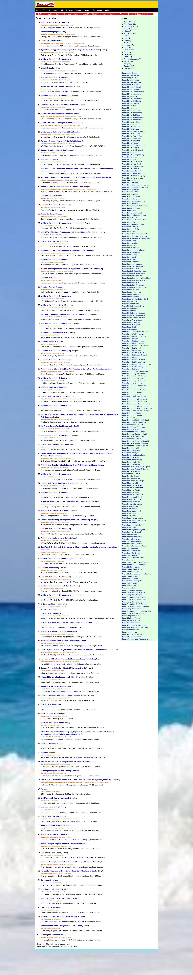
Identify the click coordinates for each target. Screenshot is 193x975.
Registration (97, 10)
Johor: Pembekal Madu (131, 357)
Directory (69, 10)
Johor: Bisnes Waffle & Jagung (133, 175)
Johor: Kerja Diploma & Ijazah (133, 250)
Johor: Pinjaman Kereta (131, 490)
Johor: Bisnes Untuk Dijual (132, 173)
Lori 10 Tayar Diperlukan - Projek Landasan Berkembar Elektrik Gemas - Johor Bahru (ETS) (75, 650)
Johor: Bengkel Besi (129, 77)
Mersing (127, 45)
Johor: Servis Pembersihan (132, 543)
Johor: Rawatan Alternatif (131, 532)
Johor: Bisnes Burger (130, 96)
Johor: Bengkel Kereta (130, 80)
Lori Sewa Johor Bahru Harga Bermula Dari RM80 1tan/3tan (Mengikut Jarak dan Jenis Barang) (77, 168)
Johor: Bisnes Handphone (132, 112)
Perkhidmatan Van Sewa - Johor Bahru (55, 538)
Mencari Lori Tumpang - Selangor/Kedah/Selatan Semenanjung (65, 314)
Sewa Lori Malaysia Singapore (52, 287)
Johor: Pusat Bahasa (129, 508)
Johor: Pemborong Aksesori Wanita (135, 373)
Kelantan (131, 14)
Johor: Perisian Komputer (131, 474)
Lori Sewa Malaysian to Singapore (54, 387)
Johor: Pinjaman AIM (130, 483)
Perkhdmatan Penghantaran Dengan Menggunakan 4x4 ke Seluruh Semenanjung (72, 268)
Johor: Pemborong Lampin (132, 392)
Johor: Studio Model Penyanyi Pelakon (136, 574)
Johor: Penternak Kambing (132, 460)
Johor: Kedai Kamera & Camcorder (135, 234)
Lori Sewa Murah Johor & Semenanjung (56, 59)
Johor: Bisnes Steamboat (131, 164)
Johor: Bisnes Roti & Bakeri (132, 150)
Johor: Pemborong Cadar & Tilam (135, 385)
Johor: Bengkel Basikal (130, 75)
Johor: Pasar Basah (129, 327)
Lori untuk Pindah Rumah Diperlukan (55, 22)
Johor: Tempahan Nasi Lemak (133, 613)
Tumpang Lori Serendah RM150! (53, 935)
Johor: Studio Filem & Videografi (134, 564)
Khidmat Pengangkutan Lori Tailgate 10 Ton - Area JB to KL (63, 668)
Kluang (127, 31)
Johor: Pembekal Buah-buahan (134, 341)
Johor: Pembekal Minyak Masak (134, 362)
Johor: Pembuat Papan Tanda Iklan (135, 418)
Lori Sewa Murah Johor (49, 278)
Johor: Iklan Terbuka (130, 203)
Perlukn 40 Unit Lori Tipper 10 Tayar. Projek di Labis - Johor (63, 640)
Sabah (149, 14)
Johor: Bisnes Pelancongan (132, 138)
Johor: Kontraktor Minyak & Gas (134, 280)
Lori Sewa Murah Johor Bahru (52, 305)
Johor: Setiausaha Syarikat (132, 550)
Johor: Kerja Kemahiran (131, 252)
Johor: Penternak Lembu (131, 462)
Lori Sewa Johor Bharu (49, 159)
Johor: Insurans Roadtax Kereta (134, 215)
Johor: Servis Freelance (131, 539)
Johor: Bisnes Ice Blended (132, 120)
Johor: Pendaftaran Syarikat (132, 425)
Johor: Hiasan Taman (130, 199)
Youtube (78, 10)
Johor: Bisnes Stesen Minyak (133, 166)
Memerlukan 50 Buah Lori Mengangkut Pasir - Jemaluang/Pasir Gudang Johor (70, 659)
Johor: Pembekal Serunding (132, 366)
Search (56, 10)
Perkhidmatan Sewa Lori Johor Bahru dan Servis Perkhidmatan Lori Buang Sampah (72, 465)
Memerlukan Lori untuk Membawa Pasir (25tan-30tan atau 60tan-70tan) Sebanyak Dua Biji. (76, 780)
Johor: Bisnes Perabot (130, 143)
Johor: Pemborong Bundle (132, 383)
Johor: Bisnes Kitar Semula (132, 126)
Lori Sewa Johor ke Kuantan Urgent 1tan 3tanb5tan (60, 132)
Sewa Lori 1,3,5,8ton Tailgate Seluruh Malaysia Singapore (63, 104)
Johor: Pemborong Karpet (132, 387)
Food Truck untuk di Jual (50, 889)
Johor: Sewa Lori (128, 560)
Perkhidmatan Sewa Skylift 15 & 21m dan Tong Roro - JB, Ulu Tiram (66, 622)
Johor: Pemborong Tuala (131, 413)
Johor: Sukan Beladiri (130, 578)
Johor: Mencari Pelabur (131, 301)
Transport (44, 789)
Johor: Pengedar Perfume (131, 439)
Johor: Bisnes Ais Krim (130, 89)
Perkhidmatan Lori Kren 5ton (52, 613)
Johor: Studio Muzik (129, 576)
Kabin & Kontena (47, 907)
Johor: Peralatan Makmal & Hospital (136, 466)
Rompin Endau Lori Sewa (50, 68)
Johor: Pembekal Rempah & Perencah (136, 364)
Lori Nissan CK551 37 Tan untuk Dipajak (56, 586)
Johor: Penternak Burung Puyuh (134, 455)
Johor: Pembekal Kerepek (131, 348)
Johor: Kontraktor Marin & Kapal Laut (136, 278)
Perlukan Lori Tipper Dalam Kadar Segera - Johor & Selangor (64, 695)
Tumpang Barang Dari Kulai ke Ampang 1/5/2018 (60, 770)
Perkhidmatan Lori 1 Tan (50, 241)
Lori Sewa (44, 752)
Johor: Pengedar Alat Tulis (132, 429)
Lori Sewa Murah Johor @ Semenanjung (56, 323)
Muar (126, 47)
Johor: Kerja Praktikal (130, 257)
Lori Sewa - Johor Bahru (50, 807)
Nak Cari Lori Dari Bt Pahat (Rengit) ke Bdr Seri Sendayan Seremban (66, 761)
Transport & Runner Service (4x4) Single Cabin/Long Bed (63, 141)
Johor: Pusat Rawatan (130, 522)
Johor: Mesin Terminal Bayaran (133, 315)
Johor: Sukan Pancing (130, 585)
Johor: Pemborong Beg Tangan (133, 380)
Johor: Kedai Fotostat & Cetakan (134, 224)
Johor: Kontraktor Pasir (130, 282)
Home (38, 10)
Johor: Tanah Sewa (129, 588)
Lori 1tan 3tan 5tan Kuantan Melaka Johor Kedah (60, 113)
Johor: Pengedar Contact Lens (133, 436)
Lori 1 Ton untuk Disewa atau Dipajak (55, 798)
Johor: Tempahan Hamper (132, 595)
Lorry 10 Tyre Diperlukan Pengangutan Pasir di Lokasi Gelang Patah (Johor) (69, 232)
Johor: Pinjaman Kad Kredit (132, 488)
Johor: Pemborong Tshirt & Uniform (135, 411)
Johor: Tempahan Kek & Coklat (134, 604)
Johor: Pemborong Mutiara (132, 394)
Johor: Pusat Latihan (129, 513)
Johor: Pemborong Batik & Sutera (135, 376)
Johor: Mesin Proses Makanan (133, 313)
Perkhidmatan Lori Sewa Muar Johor (54, 510)
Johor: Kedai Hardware (130, 227)
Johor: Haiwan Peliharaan (132, 192)
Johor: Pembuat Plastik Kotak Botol (135, 420)
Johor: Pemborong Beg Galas (133, 378)
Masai (126, 43)
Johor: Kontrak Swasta (130, 269)
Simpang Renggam (131, 59)
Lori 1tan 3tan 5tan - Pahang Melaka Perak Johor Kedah (62, 123)
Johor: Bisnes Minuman (131, 133)
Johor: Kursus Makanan (131, 294)
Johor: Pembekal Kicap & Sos (133, 352)
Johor (104, 14)
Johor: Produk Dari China (131, 499)
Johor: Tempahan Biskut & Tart (133, 592)
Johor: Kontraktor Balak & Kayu (134, 273)
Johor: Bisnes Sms (129, 159)
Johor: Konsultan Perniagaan (133, 266)
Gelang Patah (129, 26)
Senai (126, 57)
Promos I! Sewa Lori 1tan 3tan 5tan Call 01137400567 (62, 186)
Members (87, 10)
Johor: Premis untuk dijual (132, 497)
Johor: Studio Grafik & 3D (132, 569)
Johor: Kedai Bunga (129, 217)
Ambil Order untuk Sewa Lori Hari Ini (55, 825)
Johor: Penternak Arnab (131, 450)
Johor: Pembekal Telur (130, 369)
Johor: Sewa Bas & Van (131, 553)
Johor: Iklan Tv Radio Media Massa (135, 206)
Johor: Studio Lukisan (130, 571)
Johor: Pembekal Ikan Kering (133, 343)
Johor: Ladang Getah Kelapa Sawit (135, 299)
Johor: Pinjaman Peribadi (131, 492)
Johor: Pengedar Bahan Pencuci (134, 432)
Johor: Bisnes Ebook (129, 108)
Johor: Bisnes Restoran (130, 147)
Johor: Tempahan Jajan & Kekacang (135, 597)
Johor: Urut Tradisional (130, 623)
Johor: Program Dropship (131, 506)
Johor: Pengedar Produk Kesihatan (135, 446)
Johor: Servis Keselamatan (132, 541)
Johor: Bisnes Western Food (132, 178)
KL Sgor (41, 14)
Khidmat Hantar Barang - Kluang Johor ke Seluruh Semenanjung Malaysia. (69, 519)
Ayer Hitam (128, 22)
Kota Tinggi (128, 33)
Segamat (127, 54)
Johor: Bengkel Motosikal (132, 82)
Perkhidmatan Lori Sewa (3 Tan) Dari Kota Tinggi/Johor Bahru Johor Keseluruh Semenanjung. (76, 369)
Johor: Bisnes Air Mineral (131, 87)
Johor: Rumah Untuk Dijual (132, 536)
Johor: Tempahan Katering (132, 602)
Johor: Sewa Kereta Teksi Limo (133, 557)
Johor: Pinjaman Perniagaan (132, 494)
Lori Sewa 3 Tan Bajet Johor (51, 196)
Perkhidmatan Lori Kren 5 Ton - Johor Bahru (57, 444)
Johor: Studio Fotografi (131, 567)
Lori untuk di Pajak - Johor (51, 853)
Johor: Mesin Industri (130, 308)
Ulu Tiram (128, 68)
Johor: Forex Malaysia (130, 189)
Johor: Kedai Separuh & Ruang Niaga (136, 238)
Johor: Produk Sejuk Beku (132, 501)
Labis (126, 38)
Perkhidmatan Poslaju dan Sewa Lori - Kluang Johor (60, 483)
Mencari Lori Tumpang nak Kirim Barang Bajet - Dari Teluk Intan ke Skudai (69, 871)
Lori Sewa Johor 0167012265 (52, 341)
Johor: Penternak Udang (131, 464)
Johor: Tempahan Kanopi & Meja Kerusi (137, 599)
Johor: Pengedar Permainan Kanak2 (135, 441)
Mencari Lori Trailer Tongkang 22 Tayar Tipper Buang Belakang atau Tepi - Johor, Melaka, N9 (76, 177)
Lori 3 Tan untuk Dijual (49, 713)
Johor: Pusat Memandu (131, 515)
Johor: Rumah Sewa (129, 534)
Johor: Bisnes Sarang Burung (133, 154)
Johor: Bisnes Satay (129, 157)
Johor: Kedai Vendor (129, 243)
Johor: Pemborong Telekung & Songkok (137, 408)
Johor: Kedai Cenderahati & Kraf (134, 220)
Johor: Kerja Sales (129, 259)
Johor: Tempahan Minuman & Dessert (136, 611)
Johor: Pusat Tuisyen (129, 527)
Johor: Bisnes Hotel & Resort (133, 117)
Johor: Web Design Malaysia (132, 634)
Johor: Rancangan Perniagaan (133, 529)
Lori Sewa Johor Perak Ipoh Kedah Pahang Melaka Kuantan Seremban (67, 250)
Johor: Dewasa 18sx (129, 180)
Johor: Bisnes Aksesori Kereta (133, 91)
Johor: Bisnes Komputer (131, 129)
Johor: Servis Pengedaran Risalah (134, 546)
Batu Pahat (128, 24)
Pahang (113, 14)
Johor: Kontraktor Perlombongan (134, 287)
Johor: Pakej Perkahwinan (132, 322)
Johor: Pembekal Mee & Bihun (133, 359)
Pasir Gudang (129, 50)
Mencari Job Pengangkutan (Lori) (53, 31)
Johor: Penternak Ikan (130, 457)
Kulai (126, 36)
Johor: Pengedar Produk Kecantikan (135, 443)
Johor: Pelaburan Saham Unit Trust (135, 331)
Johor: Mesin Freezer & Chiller (133, 306)
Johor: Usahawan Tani (130, 630)
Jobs (62, 10)
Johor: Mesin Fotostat (130, 304)
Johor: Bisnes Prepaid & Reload (134, 145)
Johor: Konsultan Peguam (132, 264)
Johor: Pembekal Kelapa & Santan (135, 345)
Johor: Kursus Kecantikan (131, 292)
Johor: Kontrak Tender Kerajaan (134, 271)
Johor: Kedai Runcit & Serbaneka (134, 236)
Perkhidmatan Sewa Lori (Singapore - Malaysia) (59, 631)
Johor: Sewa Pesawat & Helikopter (135, 562)
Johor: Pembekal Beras (130, 338)
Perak (76, 14)
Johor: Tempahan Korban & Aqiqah (135, 606)
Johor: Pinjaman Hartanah (132, 485)
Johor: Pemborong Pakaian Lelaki (134, 401)
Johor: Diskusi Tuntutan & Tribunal (135, 185)
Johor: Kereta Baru (129, 245)
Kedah (58, 14)
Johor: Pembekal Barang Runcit (134, 336)
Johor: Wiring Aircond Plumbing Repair (136, 639)
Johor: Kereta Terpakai (130, 248)
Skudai (126, 61)
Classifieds (47, 10)
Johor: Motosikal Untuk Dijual (133, 317)
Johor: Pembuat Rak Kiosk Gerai (134, 422)
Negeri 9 (86, 14)
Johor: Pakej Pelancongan (132, 320)
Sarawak (140, 14)
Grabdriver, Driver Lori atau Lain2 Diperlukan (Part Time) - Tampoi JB (67, 501)
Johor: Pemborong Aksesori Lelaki (135, 371)
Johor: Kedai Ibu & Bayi (131, 229)
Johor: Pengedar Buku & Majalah (134, 434)
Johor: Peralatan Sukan (131, 471)
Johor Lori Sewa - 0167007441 (52, 686)
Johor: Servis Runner (130, 548)
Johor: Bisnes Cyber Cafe (131, 103)
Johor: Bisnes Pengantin (131, 140)
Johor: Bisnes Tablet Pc (130, 168)
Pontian (127, 52)
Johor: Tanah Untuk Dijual (132, 590)
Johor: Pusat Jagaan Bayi (131, 511)
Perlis (49, 14)
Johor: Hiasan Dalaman (131, 196)
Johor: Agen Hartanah (130, 73)
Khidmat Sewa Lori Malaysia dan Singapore (57, 150)
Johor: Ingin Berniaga (130, 210)
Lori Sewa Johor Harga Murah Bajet (54, 332)
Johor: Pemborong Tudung (132, 415)
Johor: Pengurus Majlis (130, 448)
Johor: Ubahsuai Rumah (131, 620)
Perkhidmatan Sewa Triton (51, 704)
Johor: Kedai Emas (129, 222)
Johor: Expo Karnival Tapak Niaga (135, 187)
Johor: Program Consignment (133, 504)
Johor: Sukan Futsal (129, 583)
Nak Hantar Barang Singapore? (52, 214)
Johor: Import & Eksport (131, 208)
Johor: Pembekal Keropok (132, 350)
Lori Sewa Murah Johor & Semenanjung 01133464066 (62, 223)
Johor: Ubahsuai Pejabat (131, 618)
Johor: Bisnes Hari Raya (131, 115)
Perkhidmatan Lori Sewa (50, 816)
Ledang (127, 40)
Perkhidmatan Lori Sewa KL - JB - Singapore (57, 396)
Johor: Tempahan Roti (130, 616)
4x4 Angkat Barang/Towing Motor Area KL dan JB (60, 426)
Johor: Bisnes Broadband (131, 94)
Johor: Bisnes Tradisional (131, 171)
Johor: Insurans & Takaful (132, 213)
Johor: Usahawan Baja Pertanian (134, 625)
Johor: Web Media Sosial (131, 637)
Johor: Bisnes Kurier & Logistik (133, 131)
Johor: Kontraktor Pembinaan (133, 285)
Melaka (95, 14)
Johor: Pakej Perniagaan (131, 324)
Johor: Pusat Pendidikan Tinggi (134, 520)
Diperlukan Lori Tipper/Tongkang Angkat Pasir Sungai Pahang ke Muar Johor (70, 50)
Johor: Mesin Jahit (129, 310)
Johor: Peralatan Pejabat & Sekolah (135, 469)
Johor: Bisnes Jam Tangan (132, 122)
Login (107, 10)
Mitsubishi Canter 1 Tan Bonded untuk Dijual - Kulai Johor (63, 677)
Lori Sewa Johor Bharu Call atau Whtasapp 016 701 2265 (63, 916)
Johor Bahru (128, 29)
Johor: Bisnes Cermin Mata (132, 98)
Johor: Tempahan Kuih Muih (133, 609)
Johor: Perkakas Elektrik (131, 478)
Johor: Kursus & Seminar (131, 290)
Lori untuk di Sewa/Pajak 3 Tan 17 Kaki (55, 898)
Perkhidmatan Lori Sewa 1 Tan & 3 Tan (55, 834)
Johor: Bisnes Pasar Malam (132, 136)
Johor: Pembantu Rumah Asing (133, 334)
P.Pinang (67, 14)
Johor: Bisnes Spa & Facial (132, 161)
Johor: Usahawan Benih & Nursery (135, 627)
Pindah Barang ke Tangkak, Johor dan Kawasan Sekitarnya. (63, 843)
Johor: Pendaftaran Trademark (133, 427)
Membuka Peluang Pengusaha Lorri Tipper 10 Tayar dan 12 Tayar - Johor (68, 862)
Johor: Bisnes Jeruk (129, 124)
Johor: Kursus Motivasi (130, 296)
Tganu (122, 14)
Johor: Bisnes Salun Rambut (133, 152)
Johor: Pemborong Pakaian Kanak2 (135, 399)
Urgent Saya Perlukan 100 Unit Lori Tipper (57, 86)
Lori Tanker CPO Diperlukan (51, 41)
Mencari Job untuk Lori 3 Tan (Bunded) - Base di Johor (61, 925)
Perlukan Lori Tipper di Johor (52, 743)
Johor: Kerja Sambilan (130, 262)
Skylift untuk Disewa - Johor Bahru (54, 604)
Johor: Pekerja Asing (129, 329)
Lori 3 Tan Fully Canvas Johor (52, 722)
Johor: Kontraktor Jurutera (132, 276)
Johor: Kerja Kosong (129, 255)
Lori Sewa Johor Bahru (49, 568)
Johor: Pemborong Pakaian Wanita (135, 406)
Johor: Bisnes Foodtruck (131, 110)
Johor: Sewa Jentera (129, 555)
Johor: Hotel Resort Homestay (133, 201)
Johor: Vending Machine (131, 632)
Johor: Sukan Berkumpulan (132, 581)
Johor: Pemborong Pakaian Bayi (134, 397)
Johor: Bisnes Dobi (129, 106)
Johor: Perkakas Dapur (130, 476)
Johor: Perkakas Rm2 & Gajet (133, 480)
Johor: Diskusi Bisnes (130, 182)
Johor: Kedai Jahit (128, 231)
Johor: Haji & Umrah (130, 194)
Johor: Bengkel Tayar (130, 85)
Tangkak (127, 66)
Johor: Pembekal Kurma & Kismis (135, 355)
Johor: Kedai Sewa (129, 241)
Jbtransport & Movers (49, 880)
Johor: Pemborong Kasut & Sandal (135, 390)
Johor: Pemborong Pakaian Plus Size (136, 404)
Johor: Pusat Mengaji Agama (133, 518)
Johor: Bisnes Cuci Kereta (131, 101)
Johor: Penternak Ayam (130, 453)
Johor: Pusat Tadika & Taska (132, 525)
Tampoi (127, 64)
